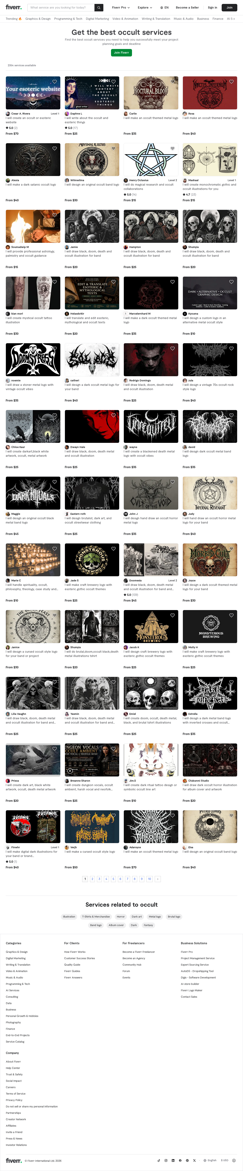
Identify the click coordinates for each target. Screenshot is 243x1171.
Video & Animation (125, 18)
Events (126, 977)
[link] (159, 1160)
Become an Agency (134, 958)
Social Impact (14, 1081)
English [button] (212, 1160)
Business (203, 18)
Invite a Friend (14, 1132)
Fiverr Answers (73, 977)
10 (149, 879)
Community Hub (132, 965)
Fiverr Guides (72, 971)
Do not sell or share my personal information (32, 1106)
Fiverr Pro (187, 952)
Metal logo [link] (155, 917)
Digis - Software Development (198, 977)
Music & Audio (184, 18)
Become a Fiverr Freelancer (139, 952)
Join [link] (230, 7)
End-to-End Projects (18, 1035)
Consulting (12, 997)
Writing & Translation (156, 18)
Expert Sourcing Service (195, 965)
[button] (121, 7)
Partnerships (13, 1113)
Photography (13, 1022)
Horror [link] (121, 917)
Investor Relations (16, 1145)
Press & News (14, 1139)
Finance (218, 18)
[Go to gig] (33, 93)
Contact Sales (189, 997)
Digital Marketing (97, 18)
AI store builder (190, 984)
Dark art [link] (137, 917)
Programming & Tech (68, 18)
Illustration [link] (69, 917)
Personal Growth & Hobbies (22, 1016)
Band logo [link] (96, 925)
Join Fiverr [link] (121, 52)
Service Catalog (15, 1042)
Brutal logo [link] (174, 917)
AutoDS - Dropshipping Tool (197, 971)
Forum (126, 971)
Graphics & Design (38, 18)
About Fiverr (13, 1062)
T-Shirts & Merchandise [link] (96, 917)
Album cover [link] (116, 925)
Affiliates (11, 1126)
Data (9, 1003)
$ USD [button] (224, 1160)
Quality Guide (72, 965)
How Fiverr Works (74, 952)
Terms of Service (15, 1094)
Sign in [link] (212, 7)
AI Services (12, 990)
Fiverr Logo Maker (191, 990)
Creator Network (16, 1119)
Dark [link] (134, 925)
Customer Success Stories (79, 958)
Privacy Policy (14, 1100)
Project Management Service (198, 958)
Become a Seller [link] (187, 7)
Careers (10, 1087)
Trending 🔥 (14, 18)
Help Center (13, 1068)
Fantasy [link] (148, 925)
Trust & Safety (14, 1074)
